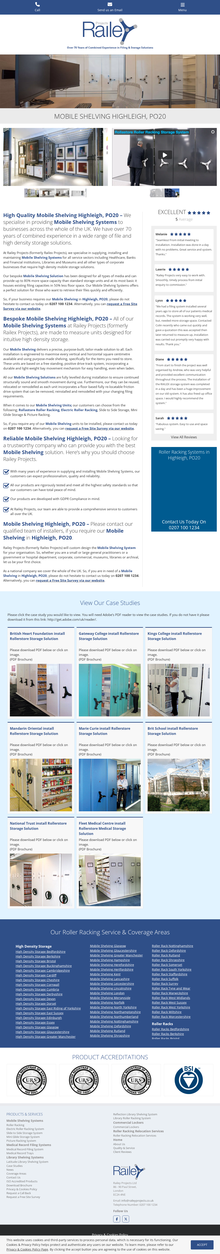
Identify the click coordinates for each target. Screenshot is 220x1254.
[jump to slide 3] (62, 192)
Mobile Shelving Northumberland (114, 1017)
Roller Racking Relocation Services (134, 1135)
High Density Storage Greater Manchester (46, 1037)
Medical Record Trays (20, 1153)
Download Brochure (19, 1185)
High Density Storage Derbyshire (39, 994)
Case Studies (14, 1166)
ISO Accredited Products (21, 1181)
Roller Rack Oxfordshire (169, 950)
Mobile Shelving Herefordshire (112, 965)
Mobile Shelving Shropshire (110, 1036)
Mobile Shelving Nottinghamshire (114, 1021)
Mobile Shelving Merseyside (110, 998)
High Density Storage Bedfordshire (41, 952)
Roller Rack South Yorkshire (171, 969)
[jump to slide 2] (47, 192)
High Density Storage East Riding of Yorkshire (48, 1008)
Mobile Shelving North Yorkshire (113, 1007)
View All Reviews (184, 437)
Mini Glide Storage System (23, 1137)
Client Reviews (122, 1152)
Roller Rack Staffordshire (169, 974)
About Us (119, 1144)
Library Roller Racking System (132, 1118)
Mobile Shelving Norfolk (107, 1002)
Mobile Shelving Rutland (107, 1031)
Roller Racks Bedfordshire (170, 1029)
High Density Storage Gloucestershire (42, 1032)
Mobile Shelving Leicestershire (112, 984)
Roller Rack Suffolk (165, 979)
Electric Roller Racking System (25, 1129)
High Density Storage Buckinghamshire (44, 966)
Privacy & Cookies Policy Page (27, 1249)
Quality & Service (124, 1148)
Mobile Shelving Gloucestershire (113, 950)
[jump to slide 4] (77, 192)
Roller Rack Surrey (165, 984)
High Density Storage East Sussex (39, 1013)
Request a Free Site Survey (23, 1197)
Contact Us (13, 1177)
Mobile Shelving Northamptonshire (115, 1012)
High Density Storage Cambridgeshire (43, 970)
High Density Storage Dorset (36, 1004)
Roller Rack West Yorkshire (171, 1007)
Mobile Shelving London (107, 993)
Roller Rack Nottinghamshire (172, 946)
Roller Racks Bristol (165, 1039)
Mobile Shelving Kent (105, 974)
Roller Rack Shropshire (168, 960)
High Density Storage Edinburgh (39, 1018)
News (10, 1170)
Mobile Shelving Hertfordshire (111, 969)
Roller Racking (15, 1125)
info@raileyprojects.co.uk (137, 1200)
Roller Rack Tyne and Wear (171, 988)
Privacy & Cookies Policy (21, 1189)
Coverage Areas (16, 1173)
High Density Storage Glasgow (37, 1027)
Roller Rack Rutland (166, 955)
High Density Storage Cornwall (37, 985)
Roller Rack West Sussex (169, 1002)
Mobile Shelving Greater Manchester (116, 955)
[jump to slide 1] (31, 192)
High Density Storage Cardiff (36, 975)
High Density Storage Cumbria (37, 989)
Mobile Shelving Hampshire (110, 960)
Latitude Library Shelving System (27, 1162)
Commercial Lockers (126, 1127)
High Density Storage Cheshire (38, 980)
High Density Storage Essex (35, 1022)
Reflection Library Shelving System (135, 1114)
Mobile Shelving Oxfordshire (110, 1026)
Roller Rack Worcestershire (171, 1017)
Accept (202, 1245)
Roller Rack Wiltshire (167, 1012)
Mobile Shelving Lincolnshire (110, 988)
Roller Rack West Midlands (171, 998)
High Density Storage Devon (36, 999)
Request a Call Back (18, 1193)
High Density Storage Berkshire (38, 956)
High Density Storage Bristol (36, 961)
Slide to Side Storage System (24, 1133)
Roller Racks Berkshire (168, 1034)
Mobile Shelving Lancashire (110, 979)
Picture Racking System (21, 1141)
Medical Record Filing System (24, 1149)
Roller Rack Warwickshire (170, 993)
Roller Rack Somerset (167, 965)
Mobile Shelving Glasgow (108, 946)
